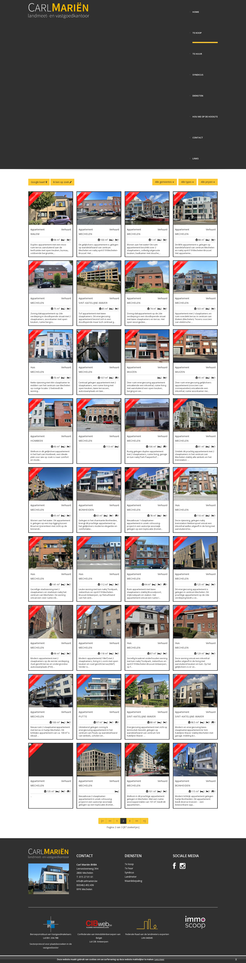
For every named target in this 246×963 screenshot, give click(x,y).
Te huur (129, 868)
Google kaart (38, 182)
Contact (197, 136)
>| (144, 820)
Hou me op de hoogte (205, 115)
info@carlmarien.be (86, 881)
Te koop (129, 864)
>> (136, 820)
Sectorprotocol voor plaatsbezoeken (48, 944)
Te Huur (197, 52)
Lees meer (159, 959)
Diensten (197, 94)
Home (195, 10)
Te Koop (197, 31)
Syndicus (197, 73)
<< (110, 820)
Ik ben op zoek (61, 182)
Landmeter (131, 876)
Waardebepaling (133, 880)
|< (102, 820)
